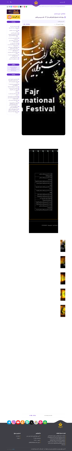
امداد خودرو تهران (13, 68)
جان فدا (16, 92)
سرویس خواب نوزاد (13, 70)
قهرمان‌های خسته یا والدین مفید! (13, 96)
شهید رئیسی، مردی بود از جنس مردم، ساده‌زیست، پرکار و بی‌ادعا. (13, 80)
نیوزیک (40, 6)
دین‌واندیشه (45, 6)
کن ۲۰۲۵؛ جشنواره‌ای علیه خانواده (13, 86)
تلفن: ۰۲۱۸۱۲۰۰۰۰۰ (37, 440)
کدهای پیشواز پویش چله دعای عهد (13, 82)
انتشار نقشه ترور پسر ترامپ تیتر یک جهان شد (13, 39)
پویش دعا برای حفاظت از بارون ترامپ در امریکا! (13, 41)
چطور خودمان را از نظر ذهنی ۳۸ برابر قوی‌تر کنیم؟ (13, 85)
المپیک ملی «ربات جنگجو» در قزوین (13, 31)
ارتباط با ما (18, 436)
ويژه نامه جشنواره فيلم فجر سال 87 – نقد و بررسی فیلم (49, 17)
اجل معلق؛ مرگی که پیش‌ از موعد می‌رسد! (13, 112)
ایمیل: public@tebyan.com (34, 442)
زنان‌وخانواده (63, 6)
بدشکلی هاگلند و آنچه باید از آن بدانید (13, 101)
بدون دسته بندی (57, 14)
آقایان (42, 6)
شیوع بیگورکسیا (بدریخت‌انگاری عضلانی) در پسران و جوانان (13, 48)
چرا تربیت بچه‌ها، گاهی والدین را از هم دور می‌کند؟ (13, 45)
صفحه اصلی (63, 14)
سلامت (56, 6)
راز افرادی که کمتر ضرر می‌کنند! (13, 88)
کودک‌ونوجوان (59, 6)
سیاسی (53, 6)
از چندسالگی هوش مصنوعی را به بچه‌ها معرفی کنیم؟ (13, 55)
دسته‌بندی (62, 2)
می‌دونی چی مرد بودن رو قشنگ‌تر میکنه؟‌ (13, 53)
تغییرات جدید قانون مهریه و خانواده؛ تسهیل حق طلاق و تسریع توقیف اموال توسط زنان (13, 104)
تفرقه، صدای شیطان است (14, 43)
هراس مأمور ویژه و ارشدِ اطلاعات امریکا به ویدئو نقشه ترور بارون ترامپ (13, 35)
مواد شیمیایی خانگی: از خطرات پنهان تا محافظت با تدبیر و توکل (13, 109)
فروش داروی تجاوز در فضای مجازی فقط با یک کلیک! (13, 98)
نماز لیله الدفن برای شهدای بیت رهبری (13, 94)
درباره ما (18, 438)
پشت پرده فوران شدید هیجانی (13, 59)
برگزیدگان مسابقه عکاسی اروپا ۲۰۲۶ (13, 28)
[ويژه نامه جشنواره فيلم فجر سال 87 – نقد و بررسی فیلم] (43, 80)
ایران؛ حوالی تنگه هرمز (14, 33)
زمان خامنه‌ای (49, 6)
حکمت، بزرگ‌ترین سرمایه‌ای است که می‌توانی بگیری (13, 50)
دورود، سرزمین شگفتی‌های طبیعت (14, 90)
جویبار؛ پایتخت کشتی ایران (14, 26)
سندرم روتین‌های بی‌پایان (14, 57)
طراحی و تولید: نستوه (10, 449)
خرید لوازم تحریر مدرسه (13, 67)
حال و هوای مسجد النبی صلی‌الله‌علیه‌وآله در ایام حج (14, 107)
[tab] (13, 22)
